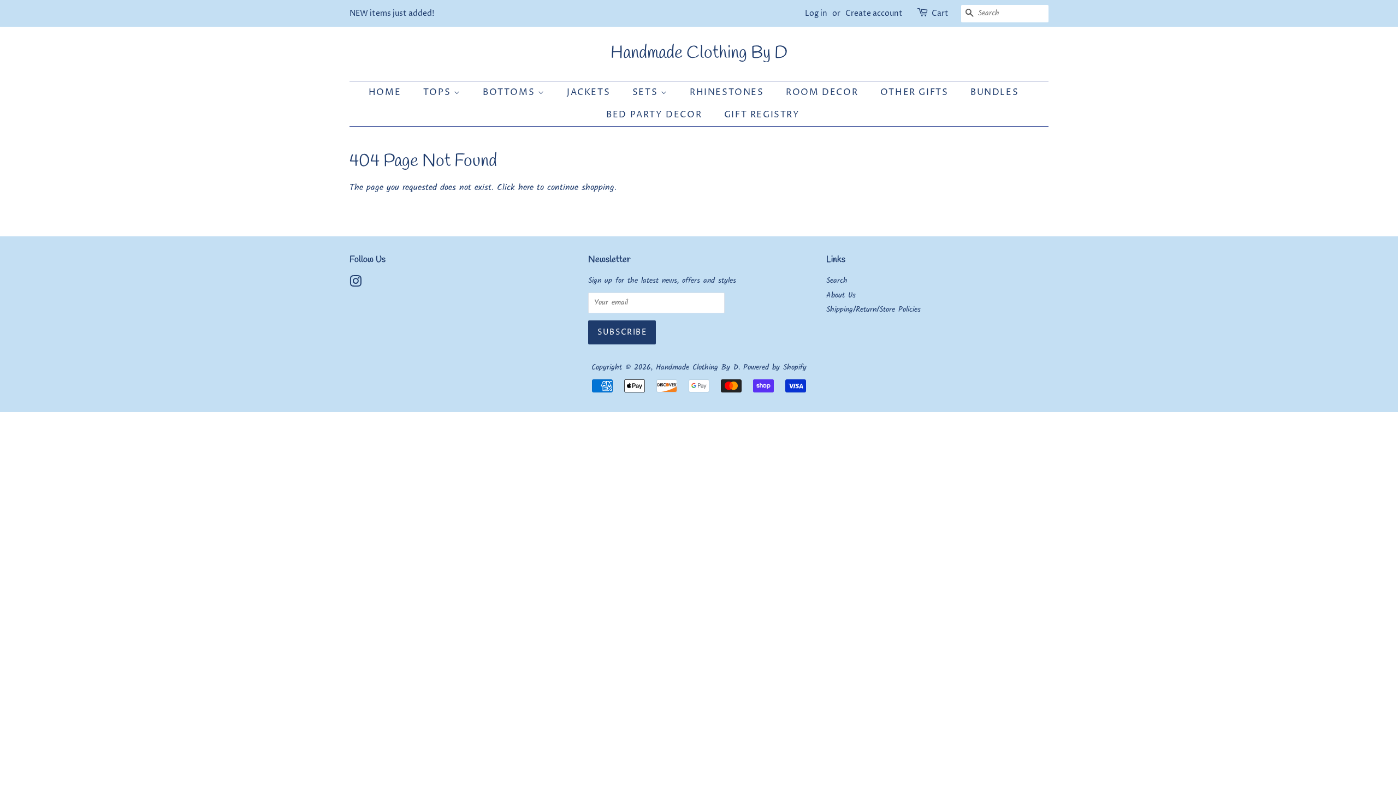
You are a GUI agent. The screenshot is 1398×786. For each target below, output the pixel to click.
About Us (841, 295)
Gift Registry (762, 115)
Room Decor (822, 92)
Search (837, 281)
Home (385, 92)
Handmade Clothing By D (699, 53)
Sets (646, 92)
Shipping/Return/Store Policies (873, 309)
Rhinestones (727, 92)
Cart (940, 13)
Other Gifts (914, 92)
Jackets (588, 92)
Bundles (994, 92)
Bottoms (510, 92)
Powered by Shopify (775, 367)
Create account (874, 13)
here (526, 187)
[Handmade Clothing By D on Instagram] (356, 284)
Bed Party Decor (654, 115)
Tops (438, 92)
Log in (816, 13)
